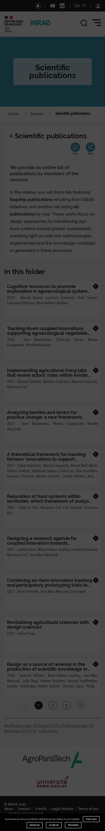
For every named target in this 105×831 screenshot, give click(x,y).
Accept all (54, 825)
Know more (91, 819)
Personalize (73, 825)
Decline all (34, 825)
